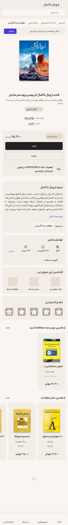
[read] (12, 281)
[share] (26, 86)
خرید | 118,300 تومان (34, 521)
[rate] (59, 312)
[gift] (34, 86)
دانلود (11, 31)
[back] (63, 5)
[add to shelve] (55, 281)
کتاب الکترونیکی (48, 22)
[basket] (13, 5)
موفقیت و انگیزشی (16, 23)
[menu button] (5, 5)
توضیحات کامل (56, 216)
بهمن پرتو (29, 118)
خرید (34, 146)
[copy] (8, 169)
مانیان (31, 123)
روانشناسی (33, 22)
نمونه (34, 156)
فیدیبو (62, 22)
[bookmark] (42, 86)
